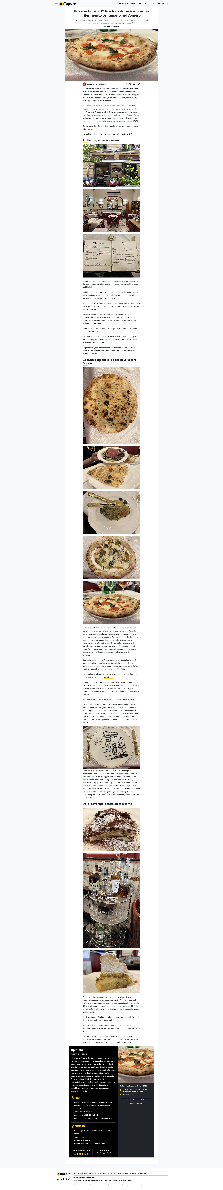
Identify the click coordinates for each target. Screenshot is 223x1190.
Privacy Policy (93, 1173)
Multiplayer (77, 1180)
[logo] (67, 3)
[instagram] (69, 1179)
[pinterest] (66, 1179)
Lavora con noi (107, 1173)
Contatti (100, 1173)
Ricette (161, 4)
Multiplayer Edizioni (125, 1180)
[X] (61, 1179)
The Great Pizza (113, 1180)
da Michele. (108, 677)
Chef (145, 4)
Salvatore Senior (89, 109)
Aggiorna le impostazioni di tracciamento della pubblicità (130, 1173)
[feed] (58, 1179)
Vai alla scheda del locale (136, 1100)
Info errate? (136, 1103)
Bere (139, 4)
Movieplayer (86, 1180)
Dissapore (107, 27)
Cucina (152, 4)
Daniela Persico (92, 84)
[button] (126, 84)
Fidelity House (103, 1180)
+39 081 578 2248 (128, 1094)
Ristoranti (123, 4)
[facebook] (63, 1179)
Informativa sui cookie (80, 1173)
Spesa (133, 4)
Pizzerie (116, 27)
